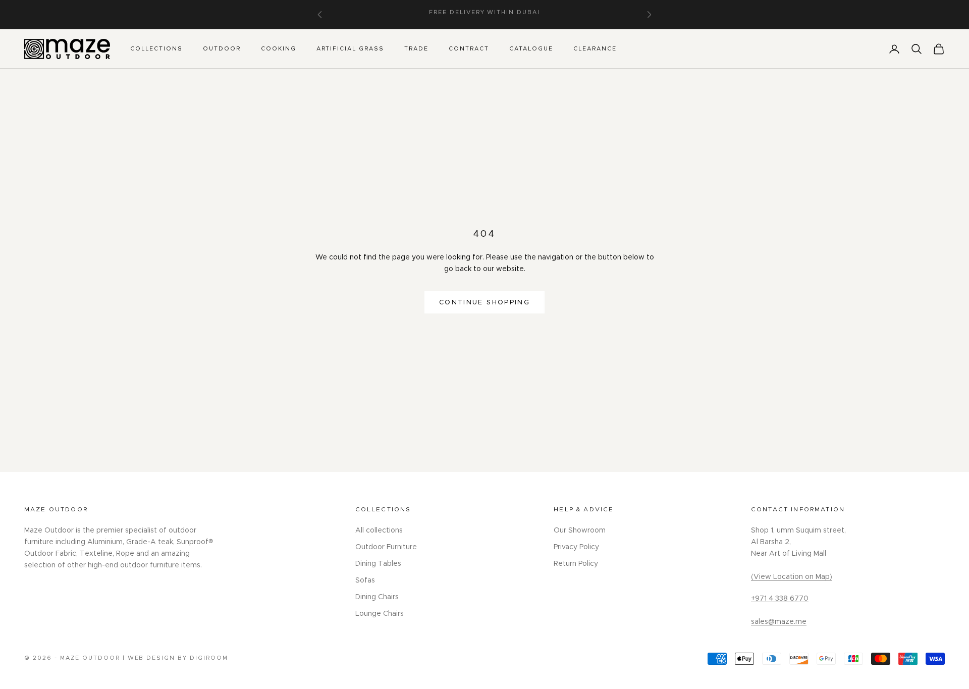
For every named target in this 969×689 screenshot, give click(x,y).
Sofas (365, 580)
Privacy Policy (576, 547)
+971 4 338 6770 (780, 598)
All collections (379, 530)
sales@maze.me (778, 621)
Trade (416, 48)
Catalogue (531, 48)
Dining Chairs (377, 597)
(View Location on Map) (791, 576)
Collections (156, 48)
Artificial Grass (350, 48)
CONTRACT (469, 48)
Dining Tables (378, 563)
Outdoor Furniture (386, 547)
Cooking (278, 48)
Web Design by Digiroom (178, 658)
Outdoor (222, 48)
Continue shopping (484, 302)
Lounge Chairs (379, 613)
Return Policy (576, 563)
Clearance (595, 48)
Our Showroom (580, 530)
